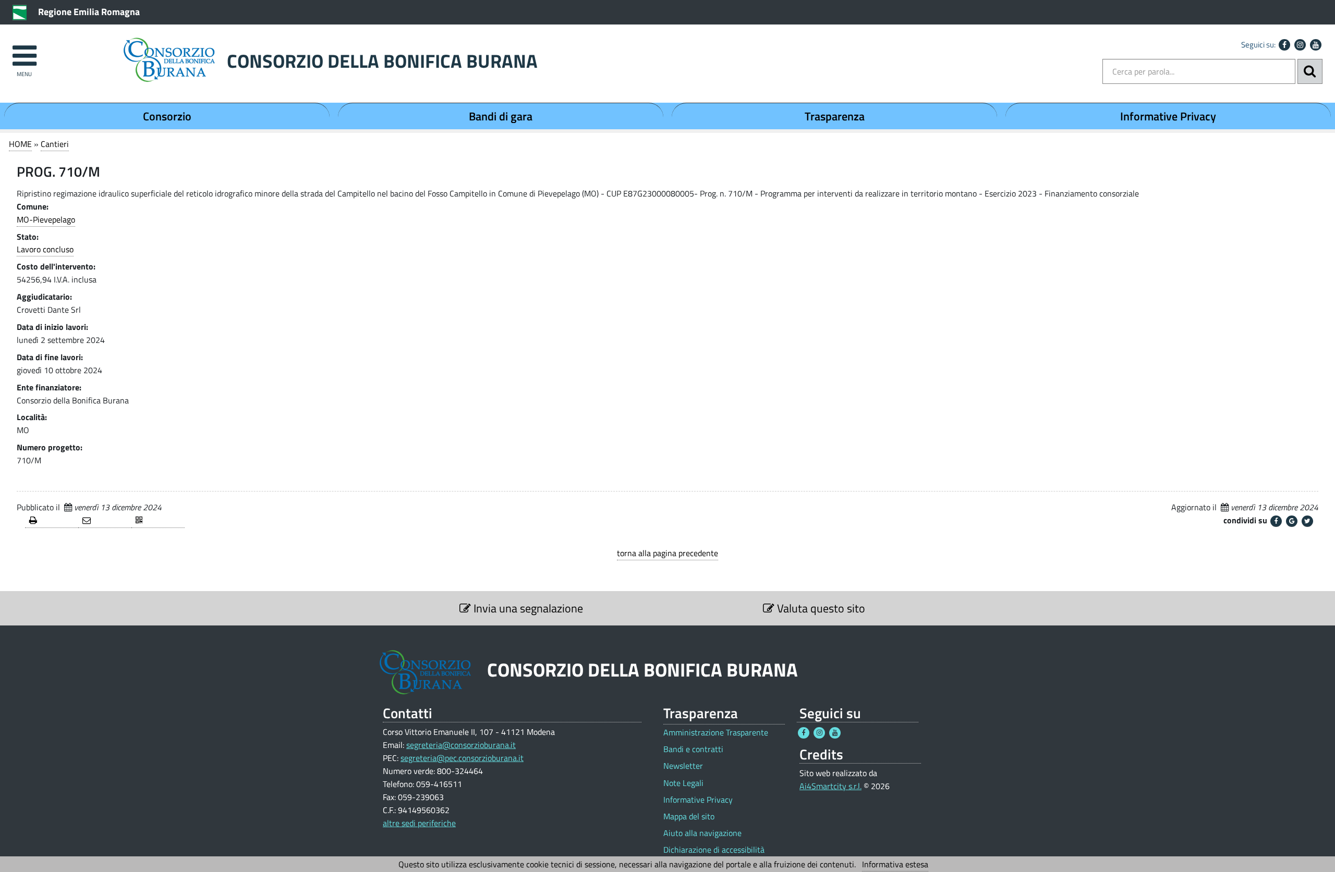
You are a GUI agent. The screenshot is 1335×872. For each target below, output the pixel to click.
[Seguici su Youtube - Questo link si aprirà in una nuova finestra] (1315, 45)
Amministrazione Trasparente (715, 733)
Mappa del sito (688, 816)
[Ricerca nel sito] (1309, 71)
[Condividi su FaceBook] (1276, 521)
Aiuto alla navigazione (702, 833)
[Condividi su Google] (1291, 521)
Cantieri (55, 144)
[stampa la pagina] (51, 521)
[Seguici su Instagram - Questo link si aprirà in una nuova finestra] (1300, 45)
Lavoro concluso (45, 249)
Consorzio (167, 116)
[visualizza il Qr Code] (158, 521)
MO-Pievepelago (46, 219)
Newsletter (683, 766)
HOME (20, 144)
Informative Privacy (1168, 116)
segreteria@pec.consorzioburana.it (462, 758)
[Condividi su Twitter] (1307, 521)
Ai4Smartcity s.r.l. (830, 786)
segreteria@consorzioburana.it (461, 745)
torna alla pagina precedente (667, 553)
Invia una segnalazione (527, 608)
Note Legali (683, 783)
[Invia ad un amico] (104, 521)
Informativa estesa (895, 864)
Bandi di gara (500, 116)
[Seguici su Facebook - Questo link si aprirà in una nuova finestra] (1284, 45)
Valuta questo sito (819, 608)
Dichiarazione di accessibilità (713, 850)
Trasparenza (835, 116)
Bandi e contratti (693, 749)
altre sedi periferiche (419, 823)
